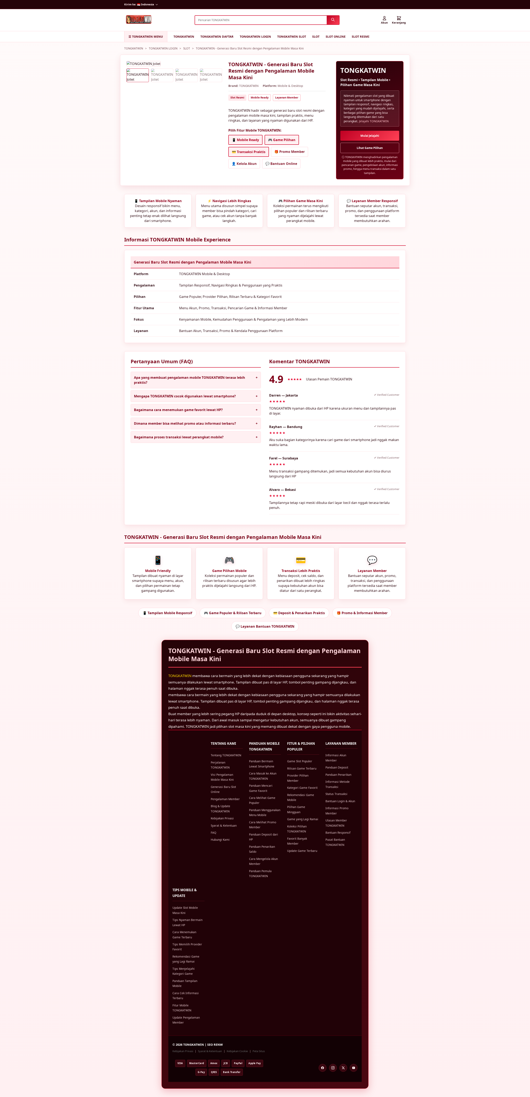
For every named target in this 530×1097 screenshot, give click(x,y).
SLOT (315, 36)
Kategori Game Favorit (302, 788)
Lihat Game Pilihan (370, 148)
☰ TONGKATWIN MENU (146, 36)
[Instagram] (333, 1068)
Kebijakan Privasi (222, 818)
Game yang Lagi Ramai (302, 819)
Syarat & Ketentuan (224, 825)
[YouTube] (354, 1068)
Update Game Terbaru (302, 851)
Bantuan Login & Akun (340, 801)
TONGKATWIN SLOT (291, 36)
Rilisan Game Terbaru (301, 768)
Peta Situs (259, 1051)
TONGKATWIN (183, 36)
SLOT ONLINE (336, 36)
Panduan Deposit (336, 767)
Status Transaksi (336, 794)
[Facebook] (322, 1068)
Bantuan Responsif (338, 832)
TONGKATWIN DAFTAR (217, 36)
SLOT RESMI (360, 36)
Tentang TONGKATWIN (226, 755)
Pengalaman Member (225, 799)
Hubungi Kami (220, 840)
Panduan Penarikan (338, 775)
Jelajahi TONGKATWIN (374, 121)
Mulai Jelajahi (369, 136)
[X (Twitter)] (343, 1068)
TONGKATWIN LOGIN (255, 36)
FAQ (213, 832)
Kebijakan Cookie (237, 1051)
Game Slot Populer (299, 761)
